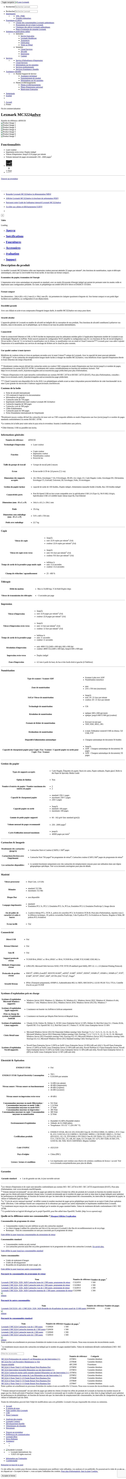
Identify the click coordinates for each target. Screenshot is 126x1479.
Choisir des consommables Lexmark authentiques (35, 23)
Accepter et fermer (8, 1476)
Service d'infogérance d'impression (29, 60)
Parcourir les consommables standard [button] (16, 1318)
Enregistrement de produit (31, 78)
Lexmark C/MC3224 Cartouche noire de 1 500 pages (22, 1335)
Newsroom (10, 1428)
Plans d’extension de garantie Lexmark (31, 29)
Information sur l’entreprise (16, 1458)
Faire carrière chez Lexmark (17, 1410)
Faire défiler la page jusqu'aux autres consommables (21, 1269)
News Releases (12, 1439)
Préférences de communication (18, 1434)
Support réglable (7, 1364)
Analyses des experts (14, 1419)
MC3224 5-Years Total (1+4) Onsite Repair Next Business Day (26, 1367)
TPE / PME (20, 16)
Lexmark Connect (13, 1421)
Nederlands (10, 93)
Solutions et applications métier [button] (18, 31)
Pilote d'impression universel (32, 87)
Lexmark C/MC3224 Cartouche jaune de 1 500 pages (22, 1332)
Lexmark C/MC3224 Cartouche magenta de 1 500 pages (23, 1329)
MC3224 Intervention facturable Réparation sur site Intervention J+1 (27, 1370)
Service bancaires (27, 36)
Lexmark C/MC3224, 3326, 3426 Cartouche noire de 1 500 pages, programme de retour (35, 1285)
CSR (8, 1413)
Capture (24, 56)
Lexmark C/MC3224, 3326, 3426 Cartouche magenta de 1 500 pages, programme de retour (36, 1290)
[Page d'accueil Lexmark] (22, 2)
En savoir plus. (98, 1247)
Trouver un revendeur (14, 1432)
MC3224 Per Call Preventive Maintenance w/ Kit (20, 1362)
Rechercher (10, 7)
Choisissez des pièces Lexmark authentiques (33, 27)
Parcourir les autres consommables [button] (15, 1300)
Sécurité (24, 51)
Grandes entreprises (23, 18)
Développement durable (15, 1424)
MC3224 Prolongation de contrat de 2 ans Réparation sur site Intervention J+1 (31, 1375)
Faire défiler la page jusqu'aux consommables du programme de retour (28, 1235)
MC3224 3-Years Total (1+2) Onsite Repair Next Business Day (26, 1378)
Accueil (9, 102)
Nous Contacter (12, 1415)
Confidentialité (11, 1461)
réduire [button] (3, 1296)
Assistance (10, 1441)
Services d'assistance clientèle (27, 69)
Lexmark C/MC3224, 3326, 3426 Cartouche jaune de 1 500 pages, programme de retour (35, 1282)
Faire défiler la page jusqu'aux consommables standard (22, 1251)
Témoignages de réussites (16, 1426)
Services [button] (9, 58)
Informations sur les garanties (27, 65)
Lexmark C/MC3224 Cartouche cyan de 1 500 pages (22, 1327)
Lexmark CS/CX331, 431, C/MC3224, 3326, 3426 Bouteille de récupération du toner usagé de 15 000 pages (43, 1308)
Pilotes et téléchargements (31, 85)
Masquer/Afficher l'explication (63, 1216)
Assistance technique (29, 76)
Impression (25, 54)
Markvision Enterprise (29, 89)
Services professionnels (25, 67)
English (9, 96)
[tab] (65, 230)
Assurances (25, 40)
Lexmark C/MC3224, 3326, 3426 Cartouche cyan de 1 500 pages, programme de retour (35, 1288)
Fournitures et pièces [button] (14, 20)
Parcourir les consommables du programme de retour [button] (23, 1274)
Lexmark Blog (11, 1437)
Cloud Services (26, 49)
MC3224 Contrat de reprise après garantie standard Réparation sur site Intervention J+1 (35, 1373)
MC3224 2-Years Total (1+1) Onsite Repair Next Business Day (26, 1383)
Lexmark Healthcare (29, 38)
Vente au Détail (27, 45)
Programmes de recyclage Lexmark (29, 25)
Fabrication (25, 43)
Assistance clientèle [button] (13, 71)
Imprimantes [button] (11, 14)
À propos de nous (13, 1408)
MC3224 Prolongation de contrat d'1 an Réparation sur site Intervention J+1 (30, 1359)
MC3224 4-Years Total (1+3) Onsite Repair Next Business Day (26, 1381)
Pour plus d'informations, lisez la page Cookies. (79, 1471)
